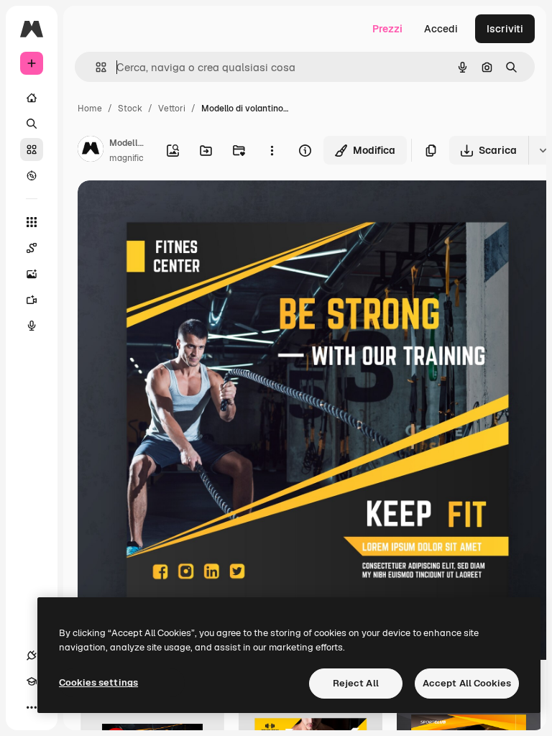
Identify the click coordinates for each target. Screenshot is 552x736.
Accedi (441, 28)
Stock (130, 108)
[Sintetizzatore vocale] (31, 325)
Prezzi (387, 28)
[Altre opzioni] (271, 150)
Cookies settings (98, 682)
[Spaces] (31, 247)
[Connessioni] (31, 655)
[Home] (31, 97)
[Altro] (31, 707)
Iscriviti (505, 28)
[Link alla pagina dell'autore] (91, 151)
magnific (126, 158)
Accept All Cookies (467, 683)
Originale (173, 208)
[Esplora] (31, 175)
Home (90, 108)
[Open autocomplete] (95, 67)
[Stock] (31, 149)
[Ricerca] (31, 123)
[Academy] (31, 681)
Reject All (356, 683)
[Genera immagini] (31, 273)
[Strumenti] (31, 222)
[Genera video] (31, 299)
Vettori (171, 108)
